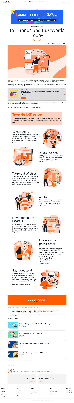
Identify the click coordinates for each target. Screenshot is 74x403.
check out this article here (47, 311)
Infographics (37, 40)
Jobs (17, 395)
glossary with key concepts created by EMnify (50, 310)
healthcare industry (34, 102)
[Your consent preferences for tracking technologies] (72, 401)
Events (2, 390)
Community (3, 391)
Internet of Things (12, 80)
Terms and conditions (51, 400)
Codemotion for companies (35, 393)
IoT (13, 365)
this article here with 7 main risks (58, 314)
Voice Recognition (11, 102)
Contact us (51, 394)
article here (37, 312)
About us (51, 390)
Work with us (52, 393)
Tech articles (19, 390)
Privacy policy (46, 400)
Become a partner (4, 394)
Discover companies (34, 390)
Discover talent (19, 393)
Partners (2, 393)
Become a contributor (53, 391)
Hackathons (3, 396)
